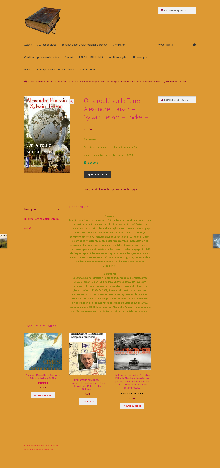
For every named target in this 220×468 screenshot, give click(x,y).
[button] (71, 101)
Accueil (28, 44)
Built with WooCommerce (38, 449)
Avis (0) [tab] (28, 228)
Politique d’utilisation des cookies (55, 69)
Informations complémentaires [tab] (42, 218)
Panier (27, 69)
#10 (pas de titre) (46, 44)
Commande (119, 44)
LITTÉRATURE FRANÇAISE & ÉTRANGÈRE (56, 81)
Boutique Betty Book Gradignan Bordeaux (84, 44)
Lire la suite (88, 401)
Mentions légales (117, 57)
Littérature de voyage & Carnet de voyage (97, 81)
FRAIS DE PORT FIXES (91, 57)
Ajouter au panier (97, 174)
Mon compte (140, 57)
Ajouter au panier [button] (43, 394)
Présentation (87, 69)
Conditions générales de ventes (41, 57)
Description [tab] (30, 209)
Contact (68, 57)
